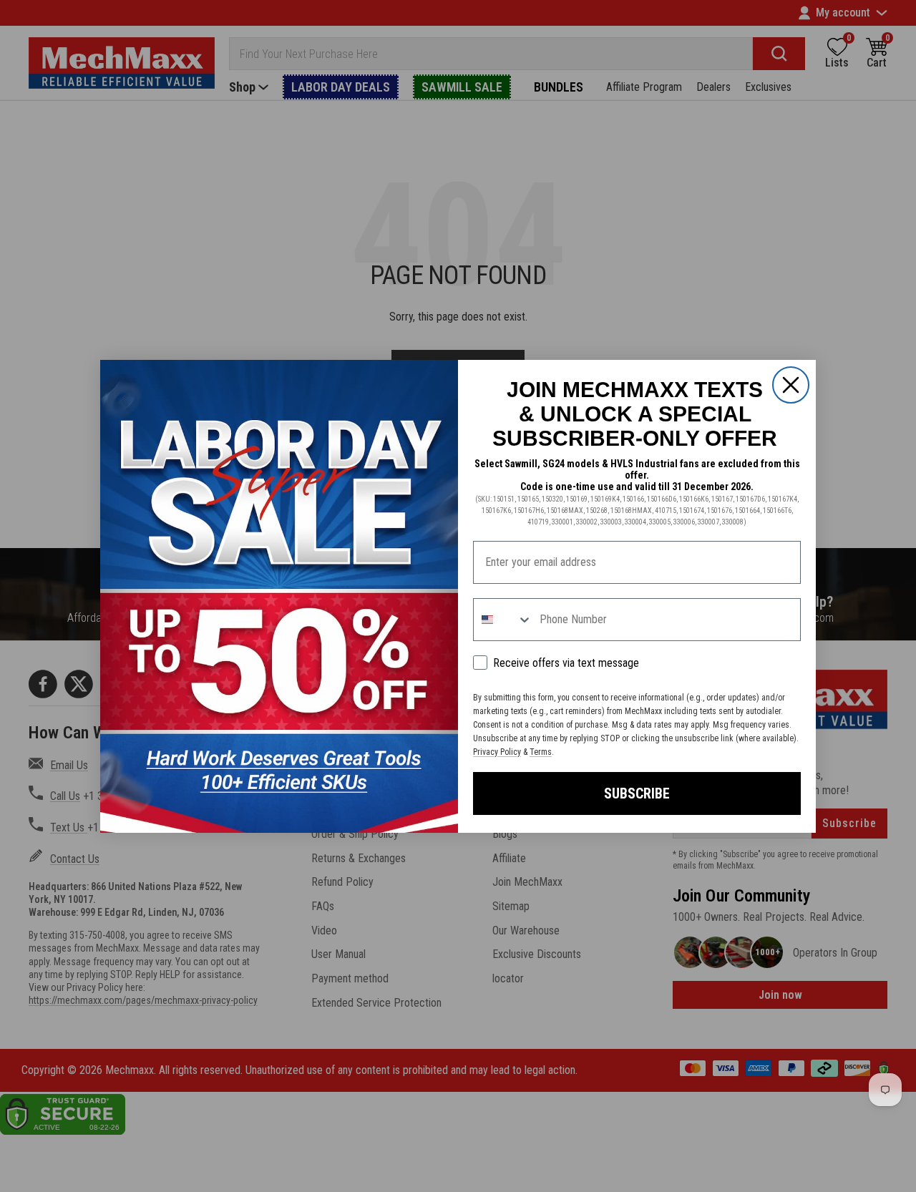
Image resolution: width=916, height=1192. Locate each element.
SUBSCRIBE (637, 793)
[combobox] (503, 619)
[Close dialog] (791, 385)
